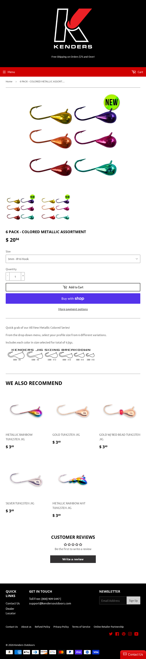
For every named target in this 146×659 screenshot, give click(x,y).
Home (9, 81)
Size (8, 251)
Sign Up (133, 600)
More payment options (73, 309)
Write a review (73, 559)
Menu (11, 72)
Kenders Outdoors (24, 644)
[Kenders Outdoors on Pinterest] (124, 634)
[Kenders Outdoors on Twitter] (111, 634)
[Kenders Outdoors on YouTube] (136, 634)
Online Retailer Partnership (109, 626)
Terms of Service (81, 626)
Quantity (11, 269)
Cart (140, 72)
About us (26, 626)
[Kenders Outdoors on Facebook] (117, 634)
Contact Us (13, 603)
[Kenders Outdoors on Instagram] (130, 634)
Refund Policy (42, 626)
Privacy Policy (61, 626)
